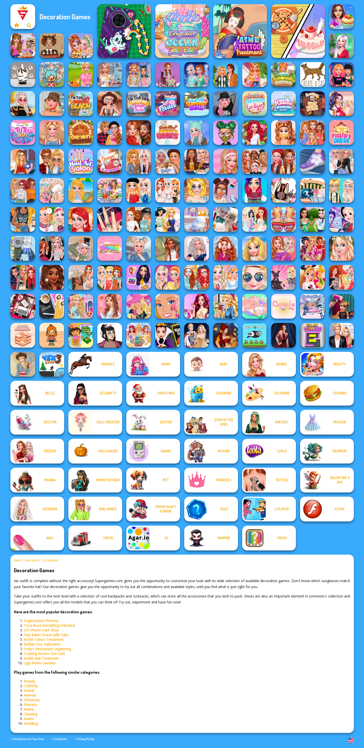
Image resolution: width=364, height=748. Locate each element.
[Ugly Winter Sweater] (51, 45)
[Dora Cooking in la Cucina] (80, 335)
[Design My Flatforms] (109, 161)
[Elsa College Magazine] (341, 219)
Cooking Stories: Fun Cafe (44, 653)
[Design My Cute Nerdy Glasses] (283, 161)
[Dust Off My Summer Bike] (196, 103)
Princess (30, 704)
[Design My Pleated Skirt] (138, 248)
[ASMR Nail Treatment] (22, 45)
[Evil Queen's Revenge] (167, 335)
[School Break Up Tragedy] (254, 248)
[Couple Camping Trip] (225, 74)
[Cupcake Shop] (283, 306)
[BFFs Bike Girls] (109, 190)
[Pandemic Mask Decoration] (283, 132)
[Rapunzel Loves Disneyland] (312, 277)
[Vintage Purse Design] (283, 190)
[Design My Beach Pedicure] (283, 219)
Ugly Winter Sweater (40, 663)
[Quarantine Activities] (138, 132)
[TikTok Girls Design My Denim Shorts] (138, 103)
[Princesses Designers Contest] (196, 190)
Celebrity (31, 685)
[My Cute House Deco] (254, 74)
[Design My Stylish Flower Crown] (51, 219)
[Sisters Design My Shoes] (312, 161)
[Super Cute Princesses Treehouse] (80, 219)
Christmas (32, 699)
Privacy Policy (86, 739)
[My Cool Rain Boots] (22, 190)
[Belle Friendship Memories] (109, 306)
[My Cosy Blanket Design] (51, 190)
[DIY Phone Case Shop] (124, 31)
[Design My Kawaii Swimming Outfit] (283, 103)
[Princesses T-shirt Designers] (341, 190)
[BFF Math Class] (138, 335)
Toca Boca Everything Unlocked (49, 625)
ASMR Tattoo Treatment (44, 639)
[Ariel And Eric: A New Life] (254, 219)
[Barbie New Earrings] (51, 306)
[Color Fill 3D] (312, 335)
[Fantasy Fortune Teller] (225, 335)
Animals (30, 695)
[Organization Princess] (254, 306)
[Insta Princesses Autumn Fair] (22, 103)
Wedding (31, 723)
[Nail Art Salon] (80, 161)
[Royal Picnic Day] (312, 219)
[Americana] (22, 364)
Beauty (29, 681)
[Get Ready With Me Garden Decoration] (80, 132)
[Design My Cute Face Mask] (225, 132)
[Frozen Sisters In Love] (225, 219)
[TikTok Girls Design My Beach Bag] (80, 103)
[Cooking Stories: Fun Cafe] (341, 16)
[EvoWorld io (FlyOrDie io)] (254, 335)
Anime (29, 709)
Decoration (50, 560)
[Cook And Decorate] (341, 306)
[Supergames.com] (16, 25)
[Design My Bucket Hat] (225, 103)
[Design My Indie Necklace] (51, 132)
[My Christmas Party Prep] (341, 45)
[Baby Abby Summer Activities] (80, 190)
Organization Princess (41, 620)
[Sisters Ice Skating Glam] (196, 74)
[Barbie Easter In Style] (341, 248)
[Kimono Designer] (312, 248)
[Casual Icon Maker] (109, 335)
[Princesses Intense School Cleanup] (225, 190)
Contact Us (60, 739)
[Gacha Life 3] (312, 306)
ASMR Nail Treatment (41, 658)
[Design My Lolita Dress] (80, 248)
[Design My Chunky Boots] (167, 132)
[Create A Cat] (312, 74)
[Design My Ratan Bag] (167, 161)
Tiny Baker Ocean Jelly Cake (46, 634)
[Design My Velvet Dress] (196, 248)
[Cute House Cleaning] (341, 103)
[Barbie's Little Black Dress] (283, 277)
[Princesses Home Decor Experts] (312, 190)
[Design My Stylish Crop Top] (22, 219)
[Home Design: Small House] (22, 335)
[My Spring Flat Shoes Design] (254, 161)
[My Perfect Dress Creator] (109, 74)
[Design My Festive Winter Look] (22, 277)
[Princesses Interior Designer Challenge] (167, 219)
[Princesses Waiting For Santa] (341, 277)
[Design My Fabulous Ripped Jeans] (138, 161)
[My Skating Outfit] (225, 248)
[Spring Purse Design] (138, 190)
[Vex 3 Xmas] (51, 364)
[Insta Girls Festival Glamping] (109, 103)
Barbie (29, 718)
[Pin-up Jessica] (283, 335)
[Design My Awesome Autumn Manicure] (109, 219)
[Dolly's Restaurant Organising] (298, 31)
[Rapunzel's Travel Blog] (22, 248)
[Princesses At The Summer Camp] (109, 277)
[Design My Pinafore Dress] (341, 132)
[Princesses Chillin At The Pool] (80, 277)
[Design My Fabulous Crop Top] (196, 161)
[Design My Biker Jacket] (312, 103)
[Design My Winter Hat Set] (196, 132)
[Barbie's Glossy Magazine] (138, 306)
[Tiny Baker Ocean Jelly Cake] (182, 31)
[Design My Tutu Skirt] (22, 132)
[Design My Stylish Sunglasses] (254, 277)
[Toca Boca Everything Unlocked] (51, 74)
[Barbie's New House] (80, 306)
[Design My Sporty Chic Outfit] (225, 161)
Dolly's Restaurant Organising (47, 648)
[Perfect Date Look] (109, 132)
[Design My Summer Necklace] (51, 103)
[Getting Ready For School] (22, 161)
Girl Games (33, 560)
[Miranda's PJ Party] (167, 74)
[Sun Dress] (196, 335)
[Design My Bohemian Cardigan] (254, 103)
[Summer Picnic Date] (80, 74)
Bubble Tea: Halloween (42, 644)
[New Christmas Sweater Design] (80, 45)
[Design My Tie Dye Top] (138, 74)
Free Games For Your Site (28, 739)
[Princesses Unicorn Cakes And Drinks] (109, 248)
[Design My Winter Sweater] (51, 277)
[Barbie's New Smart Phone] (225, 306)
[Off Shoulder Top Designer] (283, 248)
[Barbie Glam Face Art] (167, 306)
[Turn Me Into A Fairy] (167, 248)
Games (18, 560)
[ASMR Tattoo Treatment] (240, 31)
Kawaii (29, 690)
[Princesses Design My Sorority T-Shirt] (312, 132)
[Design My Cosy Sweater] (196, 277)
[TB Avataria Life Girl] (51, 335)
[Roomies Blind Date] (341, 335)
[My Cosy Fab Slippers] (167, 190)
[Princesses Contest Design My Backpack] (225, 277)
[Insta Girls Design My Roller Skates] (167, 103)
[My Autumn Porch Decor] (138, 219)
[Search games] (29, 25)
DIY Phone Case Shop (41, 630)
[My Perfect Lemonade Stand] (283, 74)
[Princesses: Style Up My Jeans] (341, 161)
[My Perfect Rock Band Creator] (341, 74)
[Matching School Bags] (51, 161)
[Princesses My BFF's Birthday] (138, 277)
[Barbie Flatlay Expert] (22, 306)
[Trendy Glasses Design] (167, 277)
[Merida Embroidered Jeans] (196, 306)
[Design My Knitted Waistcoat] (254, 190)
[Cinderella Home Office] (196, 219)
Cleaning (30, 714)
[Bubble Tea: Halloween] (22, 74)
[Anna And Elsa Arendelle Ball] (51, 248)
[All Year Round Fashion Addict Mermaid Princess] (254, 132)
